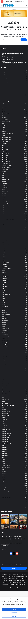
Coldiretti (4, 131)
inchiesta (4, 252)
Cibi (3, 300)
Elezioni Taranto (5, 187)
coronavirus (4, 143)
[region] (14, 608)
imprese (3, 248)
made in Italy (4, 278)
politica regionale (5, 342)
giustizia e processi (6, 240)
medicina (4, 284)
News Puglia (4, 540)
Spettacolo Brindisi (6, 435)
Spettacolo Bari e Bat (6, 433)
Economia (4, 181)
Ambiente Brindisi (5, 84)
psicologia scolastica (6, 362)
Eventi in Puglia (5, 203)
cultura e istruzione (6, 163)
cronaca (20, 536)
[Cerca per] (26, 5)
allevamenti (4, 78)
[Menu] (1, 5)
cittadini (3, 127)
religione (3, 379)
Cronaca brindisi (5, 153)
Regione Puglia (4, 543)
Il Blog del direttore (6, 244)
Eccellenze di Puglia (6, 179)
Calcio (3, 123)
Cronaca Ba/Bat (5, 149)
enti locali (4, 193)
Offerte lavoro (5, 320)
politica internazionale (6, 336)
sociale (3, 421)
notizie (9, 540)
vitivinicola (4, 501)
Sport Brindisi (4, 449)
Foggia (8, 538)
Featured (3, 217)
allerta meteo (4, 76)
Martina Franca (18, 538)
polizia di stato (15, 540)
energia (3, 189)
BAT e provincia (5, 119)
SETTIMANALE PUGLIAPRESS (8, 405)
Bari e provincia (5, 117)
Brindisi (10, 536)
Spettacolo (4, 431)
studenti (3, 461)
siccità (3, 407)
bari (6, 536)
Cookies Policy (5, 584)
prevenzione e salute (6, 350)
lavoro (3, 274)
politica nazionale (5, 340)
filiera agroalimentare (6, 221)
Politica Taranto (5, 344)
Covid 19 (3, 145)
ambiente (4, 80)
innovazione (4, 266)
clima (3, 129)
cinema (3, 125)
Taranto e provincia (6, 467)
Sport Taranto (5, 455)
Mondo (3, 298)
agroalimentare (5, 74)
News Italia (4, 310)
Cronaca (3, 147)
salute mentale (5, 393)
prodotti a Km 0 (5, 356)
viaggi (3, 495)
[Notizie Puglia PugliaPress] (8, 5)
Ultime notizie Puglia (17, 543)
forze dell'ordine (5, 229)
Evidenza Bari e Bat (6, 205)
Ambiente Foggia (5, 86)
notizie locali (4, 316)
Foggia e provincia (5, 223)
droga (3, 177)
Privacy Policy (12, 584)
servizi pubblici (5, 403)
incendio (3, 250)
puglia (20, 540)
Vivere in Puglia (5, 503)
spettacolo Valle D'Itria (6, 443)
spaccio (3, 427)
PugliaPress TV (5, 370)
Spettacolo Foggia (5, 437)
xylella (3, 507)
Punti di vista (4, 373)
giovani (3, 238)
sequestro (4, 401)
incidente (4, 254)
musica (3, 304)
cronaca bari (4, 151)
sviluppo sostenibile (6, 465)
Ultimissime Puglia (5, 545)
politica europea (5, 332)
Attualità (3, 109)
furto (3, 236)
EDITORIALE (4, 183)
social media (4, 419)
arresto (3, 97)
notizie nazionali (5, 318)
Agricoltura (4, 72)
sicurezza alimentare (6, 411)
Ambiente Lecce (5, 88)
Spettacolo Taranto (6, 441)
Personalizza (14, 612)
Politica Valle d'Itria (6, 346)
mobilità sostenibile (6, 294)
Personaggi (4, 324)
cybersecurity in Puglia (6, 165)
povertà (3, 348)
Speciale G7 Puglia (6, 429)
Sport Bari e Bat (5, 447)
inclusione (4, 256)
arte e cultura (4, 99)
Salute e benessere (6, 391)
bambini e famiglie (5, 113)
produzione (4, 358)
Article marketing (5, 101)
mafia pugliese (5, 280)
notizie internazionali (6, 314)
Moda (3, 296)
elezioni (3, 185)
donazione (4, 175)
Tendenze (4, 473)
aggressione (4, 70)
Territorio (4, 475)
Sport (3, 445)
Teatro (3, 469)
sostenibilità (4, 425)
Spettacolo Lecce (5, 439)
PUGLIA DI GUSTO (6, 368)
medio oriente (4, 286)
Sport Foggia (4, 451)
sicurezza (4, 409)
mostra (3, 302)
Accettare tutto (14, 609)
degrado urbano (5, 169)
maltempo (4, 282)
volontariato (4, 505)
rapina (3, 375)
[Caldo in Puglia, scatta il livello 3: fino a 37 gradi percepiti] (5, 521)
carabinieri (16, 536)
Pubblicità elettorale (6, 364)
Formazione (4, 225)
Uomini (3, 489)
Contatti (24, 582)
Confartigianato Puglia (6, 139)
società (3, 423)
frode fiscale (4, 234)
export (3, 215)
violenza (3, 499)
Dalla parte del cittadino (7, 167)
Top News (4, 477)
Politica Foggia (5, 334)
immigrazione (4, 246)
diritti (3, 173)
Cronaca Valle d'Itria (6, 161)
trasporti (3, 479)
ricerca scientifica (5, 383)
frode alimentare (5, 231)
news (3, 308)
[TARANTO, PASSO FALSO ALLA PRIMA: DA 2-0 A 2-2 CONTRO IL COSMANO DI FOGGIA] (23, 527)
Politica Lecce (5, 338)
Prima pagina (4, 352)
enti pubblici (4, 195)
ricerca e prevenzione (6, 381)
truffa (3, 481)
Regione (3, 377)
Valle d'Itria (4, 493)
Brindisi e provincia (6, 121)
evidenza (3, 538)
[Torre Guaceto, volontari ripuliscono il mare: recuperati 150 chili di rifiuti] (23, 516)
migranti (3, 290)
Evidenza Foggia (5, 209)
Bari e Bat (4, 115)
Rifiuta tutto (14, 616)
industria (3, 260)
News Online (4, 312)
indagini (3, 258)
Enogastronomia (5, 191)
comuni (3, 135)
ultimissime (4, 485)
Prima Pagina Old (5, 354)
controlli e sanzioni (6, 141)
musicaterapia (5, 306)
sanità (3, 395)
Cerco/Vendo (4, 582)
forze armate (4, 227)
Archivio (20, 582)
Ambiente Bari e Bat (6, 82)
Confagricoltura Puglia (6, 137)
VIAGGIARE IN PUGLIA (6, 497)
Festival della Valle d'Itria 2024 (8, 219)
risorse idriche (5, 387)
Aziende (3, 111)
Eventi (3, 199)
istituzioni (4, 270)
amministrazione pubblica (7, 93)
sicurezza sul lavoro (6, 413)
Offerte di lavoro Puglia (13, 582)
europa (3, 197)
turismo (3, 483)
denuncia (4, 171)
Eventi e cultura (5, 201)
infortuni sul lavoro (6, 262)
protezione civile (5, 360)
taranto (10, 543)
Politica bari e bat (5, 328)
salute (3, 389)
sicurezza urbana (5, 415)
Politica (3, 326)
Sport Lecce (4, 453)
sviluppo (3, 463)
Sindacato (4, 417)
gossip (3, 242)
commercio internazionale (7, 133)
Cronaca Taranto (5, 159)
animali (3, 95)
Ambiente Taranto (5, 90)
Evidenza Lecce (5, 211)
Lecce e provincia (5, 276)
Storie (3, 457)
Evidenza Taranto (5, 213)
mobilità (3, 292)
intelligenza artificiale (6, 268)
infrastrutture (4, 264)
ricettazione (4, 385)
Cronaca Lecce (5, 157)
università (4, 487)
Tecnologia (4, 471)
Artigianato (4, 103)
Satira (4, 459)
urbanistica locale (5, 491)
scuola (3, 397)
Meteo (3, 288)
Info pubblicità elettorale (21, 584)
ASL (2, 105)
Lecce (12, 538)
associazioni (4, 107)
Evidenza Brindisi (5, 207)
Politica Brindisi (5, 330)
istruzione (4, 272)
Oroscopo (4, 322)
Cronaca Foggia (5, 155)
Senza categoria (5, 399)
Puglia (3, 366)
